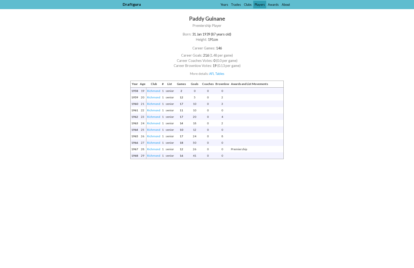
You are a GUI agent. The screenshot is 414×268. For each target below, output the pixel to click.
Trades (236, 4)
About (286, 4)
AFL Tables (216, 74)
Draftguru (132, 4)
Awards (273, 4)
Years (224, 4)
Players (260, 4)
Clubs (248, 4)
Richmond (153, 91)
